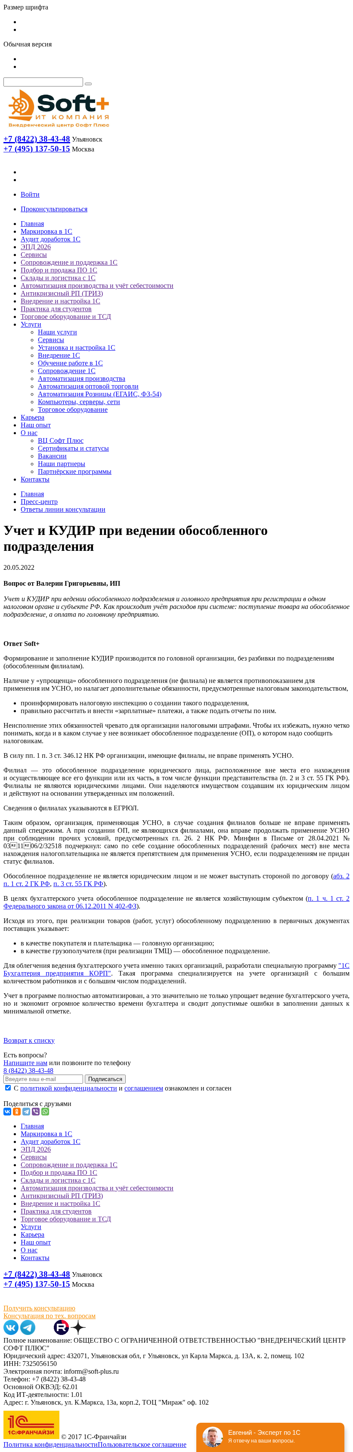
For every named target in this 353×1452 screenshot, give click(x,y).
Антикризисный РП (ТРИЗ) (62, 293)
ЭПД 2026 (36, 246)
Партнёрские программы (74, 471)
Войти (30, 194)
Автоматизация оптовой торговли (88, 386)
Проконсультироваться (54, 209)
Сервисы (34, 254)
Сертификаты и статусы (73, 448)
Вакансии (52, 456)
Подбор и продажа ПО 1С (59, 270)
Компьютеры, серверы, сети (79, 401)
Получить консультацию (39, 1308)
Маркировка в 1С (46, 231)
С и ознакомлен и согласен (122, 1088)
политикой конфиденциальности (68, 1088)
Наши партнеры (61, 463)
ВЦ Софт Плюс (61, 440)
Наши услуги (57, 332)
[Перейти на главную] (58, 129)
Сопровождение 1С (67, 370)
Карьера (32, 417)
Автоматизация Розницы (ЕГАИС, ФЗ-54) (99, 394)
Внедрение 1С (59, 355)
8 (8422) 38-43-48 (28, 1070)
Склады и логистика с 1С (58, 277)
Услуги (31, 324)
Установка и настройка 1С (76, 347)
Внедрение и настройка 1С (60, 301)
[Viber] (36, 1111)
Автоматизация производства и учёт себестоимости (97, 285)
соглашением (143, 1088)
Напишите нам (25, 1062)
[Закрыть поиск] (88, 84)
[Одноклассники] (17, 1111)
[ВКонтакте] (7, 1111)
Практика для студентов (56, 308)
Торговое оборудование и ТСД (66, 316)
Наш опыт (36, 425)
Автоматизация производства (81, 378)
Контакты (35, 479)
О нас (29, 432)
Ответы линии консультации (63, 509)
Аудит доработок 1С (51, 239)
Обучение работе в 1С (70, 363)
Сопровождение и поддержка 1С (69, 262)
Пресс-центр (39, 501)
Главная (32, 223)
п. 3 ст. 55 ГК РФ (78, 883)
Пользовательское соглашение (142, 1444)
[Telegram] (26, 1111)
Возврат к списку (29, 1040)
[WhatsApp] (45, 1111)
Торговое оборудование (73, 409)
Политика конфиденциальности (50, 1444)
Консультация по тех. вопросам (49, 1315)
